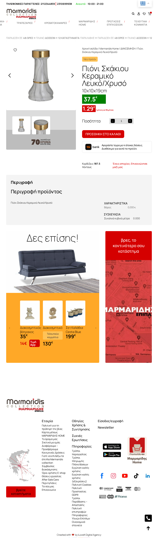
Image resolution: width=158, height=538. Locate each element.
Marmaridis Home (109, 48)
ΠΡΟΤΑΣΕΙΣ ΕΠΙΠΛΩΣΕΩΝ (115, 23)
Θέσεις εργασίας (51, 476)
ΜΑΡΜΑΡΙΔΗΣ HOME (87, 23)
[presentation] (9, 75)
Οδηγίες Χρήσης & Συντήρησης (81, 425)
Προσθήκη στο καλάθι (103, 134)
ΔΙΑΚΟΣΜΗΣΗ (128, 48)
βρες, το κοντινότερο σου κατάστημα (128, 245)
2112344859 (48, 4)
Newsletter (106, 427)
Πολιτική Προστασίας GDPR (79, 491)
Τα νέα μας (48, 486)
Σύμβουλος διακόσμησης (49, 467)
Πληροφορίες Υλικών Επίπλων (81, 516)
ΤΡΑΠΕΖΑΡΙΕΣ (25, 23)
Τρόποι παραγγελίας (79, 452)
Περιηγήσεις (49, 483)
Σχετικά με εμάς (51, 442)
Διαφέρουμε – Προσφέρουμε (50, 447)
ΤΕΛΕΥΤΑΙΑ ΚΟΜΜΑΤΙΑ (140, 23)
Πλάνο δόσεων (80, 464)
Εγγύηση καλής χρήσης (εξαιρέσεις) (80, 478)
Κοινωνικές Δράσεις (53, 452)
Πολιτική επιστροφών (79, 510)
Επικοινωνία (49, 489)
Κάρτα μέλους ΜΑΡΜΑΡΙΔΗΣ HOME (53, 434)
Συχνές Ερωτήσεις (80, 438)
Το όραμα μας (50, 439)
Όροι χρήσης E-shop (53, 473)
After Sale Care (50, 479)
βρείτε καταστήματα (21, 492)
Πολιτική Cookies (81, 484)
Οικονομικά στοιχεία (78, 523)
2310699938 (64, 4)
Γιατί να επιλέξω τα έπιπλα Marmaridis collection (53, 459)
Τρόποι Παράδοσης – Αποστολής (79, 502)
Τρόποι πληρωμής (78, 459)
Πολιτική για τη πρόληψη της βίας (52, 427)
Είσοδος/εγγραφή (110, 421)
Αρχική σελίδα (90, 48)
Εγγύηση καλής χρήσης (80, 469)
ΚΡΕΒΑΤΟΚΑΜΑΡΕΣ (56, 23)
